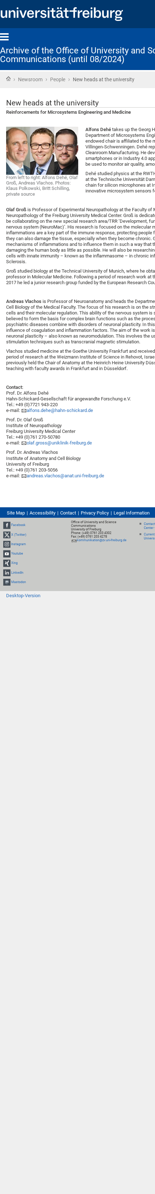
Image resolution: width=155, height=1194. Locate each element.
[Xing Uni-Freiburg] (6, 563)
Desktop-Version (23, 595)
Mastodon (18, 582)
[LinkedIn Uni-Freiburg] (6, 572)
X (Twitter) (18, 535)
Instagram (18, 544)
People (57, 79)
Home (8, 78)
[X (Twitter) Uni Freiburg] (6, 535)
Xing (14, 563)
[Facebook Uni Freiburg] (6, 525)
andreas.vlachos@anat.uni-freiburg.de (65, 475)
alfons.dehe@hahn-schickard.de (60, 410)
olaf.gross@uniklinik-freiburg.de (59, 443)
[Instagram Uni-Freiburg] (6, 544)
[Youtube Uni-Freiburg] (6, 553)
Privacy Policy (95, 513)
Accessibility (43, 513)
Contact (68, 513)
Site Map (16, 513)
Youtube (17, 553)
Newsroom (30, 79)
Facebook (18, 525)
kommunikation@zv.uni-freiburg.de (102, 540)
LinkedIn (17, 572)
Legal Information (132, 513)
